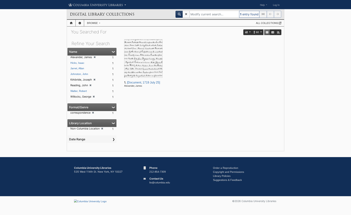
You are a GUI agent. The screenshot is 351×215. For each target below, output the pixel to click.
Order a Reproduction (225, 167)
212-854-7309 (157, 171)
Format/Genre (78, 107)
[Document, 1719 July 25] (143, 82)
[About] (80, 23)
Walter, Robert (78, 91)
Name (73, 52)
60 (257, 32)
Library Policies (222, 175)
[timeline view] (278, 32)
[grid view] (267, 32)
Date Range (77, 139)
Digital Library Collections (102, 14)
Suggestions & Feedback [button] (227, 179)
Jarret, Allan (77, 68)
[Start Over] (186, 14)
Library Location (80, 123)
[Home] (71, 23)
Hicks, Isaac (77, 62)
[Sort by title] (247, 32)
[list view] (273, 32)
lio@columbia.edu (159, 182)
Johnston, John (79, 74)
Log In (276, 5)
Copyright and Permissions (228, 171)
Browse (93, 23)
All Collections (267, 23)
